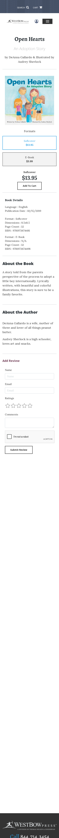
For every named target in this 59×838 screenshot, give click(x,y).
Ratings (9, 398)
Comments (11, 414)
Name (8, 370)
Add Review (11, 361)
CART (36, 7)
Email (8, 384)
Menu (47, 21)
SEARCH (21, 7)
